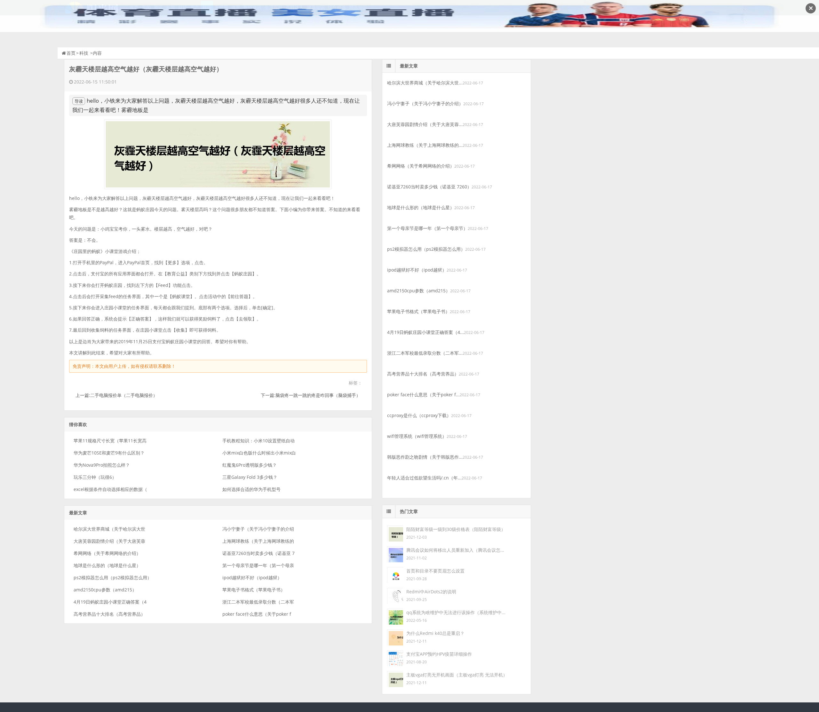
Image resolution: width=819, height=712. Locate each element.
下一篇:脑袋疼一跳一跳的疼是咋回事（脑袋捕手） (311, 395)
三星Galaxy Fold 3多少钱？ (249, 477)
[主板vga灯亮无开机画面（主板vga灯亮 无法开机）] (395, 678)
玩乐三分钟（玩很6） (95, 477)
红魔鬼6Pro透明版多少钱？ (249, 465)
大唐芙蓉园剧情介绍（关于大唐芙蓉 (109, 541)
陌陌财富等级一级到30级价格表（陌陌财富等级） (455, 529)
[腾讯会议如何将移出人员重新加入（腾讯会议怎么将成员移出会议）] (395, 553)
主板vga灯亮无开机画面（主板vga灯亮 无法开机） (456, 675)
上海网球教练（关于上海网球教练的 (258, 541)
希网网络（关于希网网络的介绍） (107, 553)
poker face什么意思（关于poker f (256, 614)
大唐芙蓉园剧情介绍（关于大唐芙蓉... (425, 124)
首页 (71, 53)
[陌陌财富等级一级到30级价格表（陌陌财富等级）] (395, 533)
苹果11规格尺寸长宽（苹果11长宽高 (110, 441)
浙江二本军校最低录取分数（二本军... (425, 353)
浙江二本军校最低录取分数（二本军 (258, 602)
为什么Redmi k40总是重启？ (435, 633)
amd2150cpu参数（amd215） (105, 590)
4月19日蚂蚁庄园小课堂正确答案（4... (425, 332)
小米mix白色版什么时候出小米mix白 (259, 453)
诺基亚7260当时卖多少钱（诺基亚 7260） (429, 187)
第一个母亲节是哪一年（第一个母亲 (258, 565)
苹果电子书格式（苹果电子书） (253, 590)
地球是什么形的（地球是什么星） (107, 565)
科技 (83, 53)
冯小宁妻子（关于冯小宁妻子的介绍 (258, 529)
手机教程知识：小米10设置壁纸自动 (258, 441)
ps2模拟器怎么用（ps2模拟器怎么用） (113, 577)
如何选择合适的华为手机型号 (251, 489)
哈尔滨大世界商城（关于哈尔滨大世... (425, 83)
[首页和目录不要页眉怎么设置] (395, 574)
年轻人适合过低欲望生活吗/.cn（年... (424, 478)
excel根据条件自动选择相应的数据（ (110, 489)
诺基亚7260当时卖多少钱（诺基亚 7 (258, 553)
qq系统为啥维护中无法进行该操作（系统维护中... (455, 612)
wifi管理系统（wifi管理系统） (417, 436)
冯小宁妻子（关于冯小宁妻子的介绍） (425, 103)
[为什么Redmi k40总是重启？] (395, 637)
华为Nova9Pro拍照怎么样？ (102, 465)
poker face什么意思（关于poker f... (423, 395)
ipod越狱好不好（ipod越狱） (252, 577)
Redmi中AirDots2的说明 (431, 592)
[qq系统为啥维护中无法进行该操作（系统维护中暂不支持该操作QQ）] (395, 616)
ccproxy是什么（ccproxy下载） (419, 415)
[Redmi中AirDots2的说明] (395, 595)
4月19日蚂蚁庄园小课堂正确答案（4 (110, 602)
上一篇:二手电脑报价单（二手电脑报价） (116, 395)
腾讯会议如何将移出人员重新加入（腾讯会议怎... (455, 550)
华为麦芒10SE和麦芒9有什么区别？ (109, 453)
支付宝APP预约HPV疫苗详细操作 (439, 654)
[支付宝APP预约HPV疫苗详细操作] (395, 657)
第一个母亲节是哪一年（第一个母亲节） (427, 228)
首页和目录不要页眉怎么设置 (435, 571)
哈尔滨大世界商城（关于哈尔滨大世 (109, 529)
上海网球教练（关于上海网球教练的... (425, 145)
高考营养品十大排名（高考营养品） (109, 614)
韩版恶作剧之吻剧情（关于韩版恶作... (425, 457)
